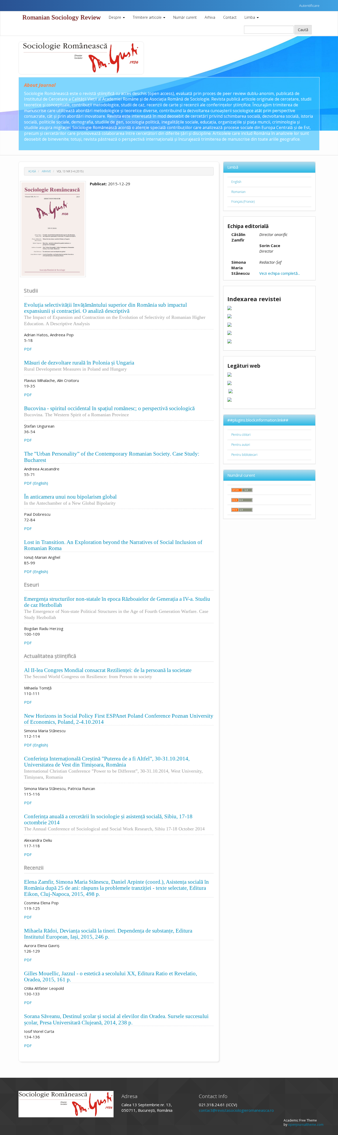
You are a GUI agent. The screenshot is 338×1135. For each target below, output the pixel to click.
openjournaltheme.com (305, 1124)
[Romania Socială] (229, 399)
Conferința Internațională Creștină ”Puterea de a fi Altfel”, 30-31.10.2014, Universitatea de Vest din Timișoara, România (113, 767)
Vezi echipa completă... (279, 273)
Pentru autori (240, 444)
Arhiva (210, 17)
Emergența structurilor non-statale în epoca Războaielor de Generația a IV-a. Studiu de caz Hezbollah (117, 608)
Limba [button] (250, 17)
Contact (230, 17)
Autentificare (309, 5)
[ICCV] (229, 382)
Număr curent (185, 17)
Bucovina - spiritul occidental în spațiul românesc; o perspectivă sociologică (109, 411)
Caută (303, 29)
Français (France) (243, 201)
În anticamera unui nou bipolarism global (70, 500)
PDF (28, 349)
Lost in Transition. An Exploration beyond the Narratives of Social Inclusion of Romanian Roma (113, 545)
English (236, 181)
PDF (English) (36, 483)
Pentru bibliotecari (244, 454)
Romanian (238, 192)
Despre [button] (115, 17)
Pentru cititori (241, 434)
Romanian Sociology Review (61, 17)
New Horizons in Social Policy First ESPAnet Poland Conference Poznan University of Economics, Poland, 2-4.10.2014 (118, 719)
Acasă (32, 171)
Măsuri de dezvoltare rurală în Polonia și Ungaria (79, 366)
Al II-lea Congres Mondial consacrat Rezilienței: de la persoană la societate (107, 673)
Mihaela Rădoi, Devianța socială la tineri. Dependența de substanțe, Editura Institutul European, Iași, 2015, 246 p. (108, 934)
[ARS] (229, 374)
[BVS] (230, 390)
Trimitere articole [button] (148, 17)
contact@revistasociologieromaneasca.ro (236, 1110)
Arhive (46, 171)
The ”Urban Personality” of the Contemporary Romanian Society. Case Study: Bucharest (111, 457)
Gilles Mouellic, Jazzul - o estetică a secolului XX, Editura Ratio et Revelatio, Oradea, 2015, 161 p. (110, 976)
